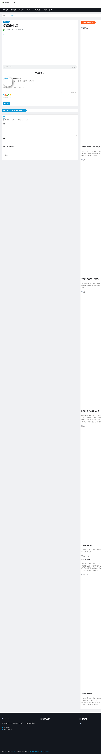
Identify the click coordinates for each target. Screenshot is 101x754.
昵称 (4, 138)
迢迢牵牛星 (10, 15)
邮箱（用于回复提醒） (9, 146)
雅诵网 (14, 751)
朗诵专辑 (29, 10)
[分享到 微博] (6, 95)
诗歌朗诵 (5, 10)
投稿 (50, 10)
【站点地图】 (46, 751)
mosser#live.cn (8, 729)
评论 (4, 124)
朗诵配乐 (21, 10)
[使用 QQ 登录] (4, 117)
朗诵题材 (37, 10)
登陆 (45, 10)
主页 (4, 15)
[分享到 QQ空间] (10, 95)
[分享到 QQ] (3, 95)
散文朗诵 (13, 10)
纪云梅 (7, 103)
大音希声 (7, 30)
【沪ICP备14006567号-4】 (34, 751)
